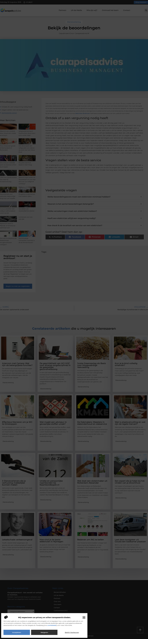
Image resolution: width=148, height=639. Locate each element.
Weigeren (44, 632)
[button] (84, 617)
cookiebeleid (51, 625)
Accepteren (16, 632)
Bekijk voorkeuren (72, 632)
